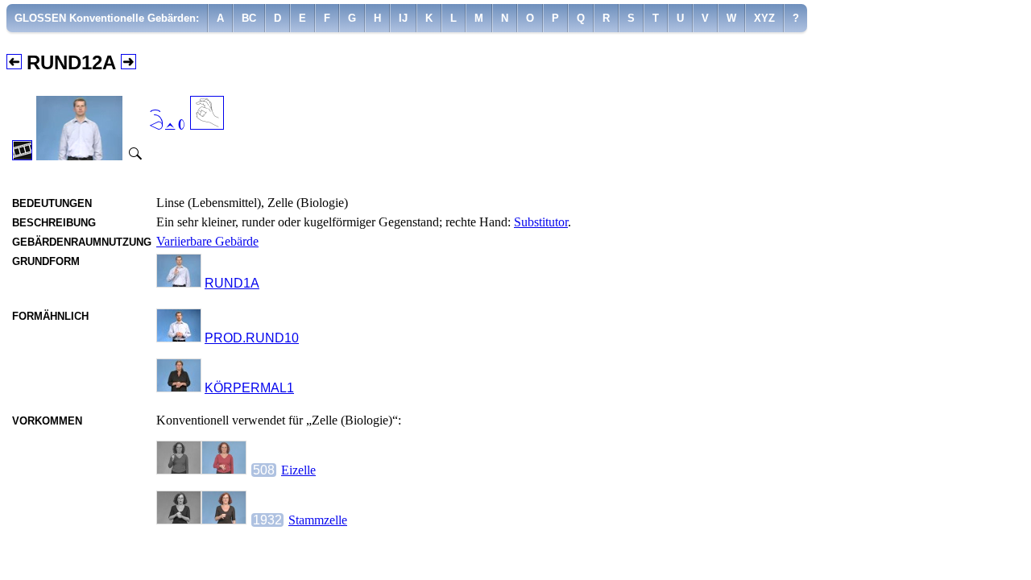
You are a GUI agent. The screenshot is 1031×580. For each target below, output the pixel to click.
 (167, 121)
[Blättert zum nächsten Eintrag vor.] (128, 62)
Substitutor (541, 222)
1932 (267, 520)
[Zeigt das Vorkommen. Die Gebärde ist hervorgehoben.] (201, 470)
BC (249, 18)
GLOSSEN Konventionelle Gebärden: (106, 18)
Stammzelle (317, 520)
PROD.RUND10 (252, 338)
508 (264, 470)
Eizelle (298, 470)
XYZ (764, 18)
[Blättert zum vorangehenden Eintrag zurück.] (14, 62)
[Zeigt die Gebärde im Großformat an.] (134, 156)
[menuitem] (107, 18)
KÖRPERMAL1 (249, 388)
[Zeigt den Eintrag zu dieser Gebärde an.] (178, 283)
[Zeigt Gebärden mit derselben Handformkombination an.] (207, 125)
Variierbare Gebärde (207, 241)
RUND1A (232, 283)
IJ (403, 18)
